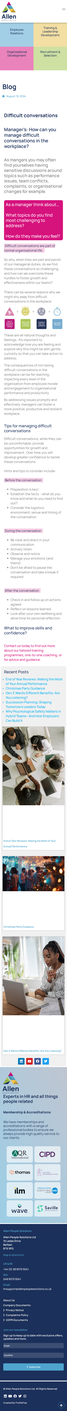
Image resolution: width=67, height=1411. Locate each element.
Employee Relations (17, 31)
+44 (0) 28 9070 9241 (16, 1269)
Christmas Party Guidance (25, 688)
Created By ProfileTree (15, 1402)
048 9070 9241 (12, 1279)
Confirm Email (12, 1359)
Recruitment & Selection (50, 53)
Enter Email (10, 1349)
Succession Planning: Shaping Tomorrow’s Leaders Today (29, 704)
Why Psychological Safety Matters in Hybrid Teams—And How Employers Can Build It (33, 716)
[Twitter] (45, 1061)
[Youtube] (29, 1061)
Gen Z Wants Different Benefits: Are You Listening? (32, 1051)
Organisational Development (17, 53)
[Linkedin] (21, 1061)
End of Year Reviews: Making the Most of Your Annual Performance (34, 681)
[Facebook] (37, 1061)
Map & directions (13, 1255)
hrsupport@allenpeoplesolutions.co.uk (27, 1289)
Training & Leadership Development (50, 31)
